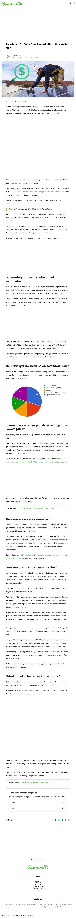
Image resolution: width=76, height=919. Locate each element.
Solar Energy (17, 57)
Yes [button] (37, 802)
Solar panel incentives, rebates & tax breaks (37, 508)
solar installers (34, 524)
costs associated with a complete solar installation (40, 192)
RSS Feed (38, 882)
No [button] (37, 808)
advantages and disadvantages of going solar (38, 555)
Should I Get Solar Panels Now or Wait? (35, 783)
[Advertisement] (38, 24)
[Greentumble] (11, 3)
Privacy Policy (38, 888)
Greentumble (17, 55)
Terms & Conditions (38, 886)
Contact (38, 891)
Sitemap (38, 884)
